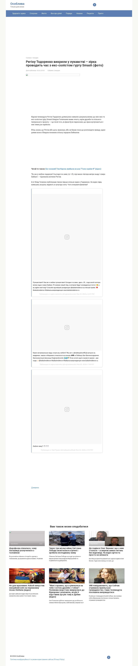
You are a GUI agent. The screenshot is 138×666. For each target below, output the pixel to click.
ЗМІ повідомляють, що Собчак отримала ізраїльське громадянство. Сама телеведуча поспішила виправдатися (105, 589)
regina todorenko (56, 294)
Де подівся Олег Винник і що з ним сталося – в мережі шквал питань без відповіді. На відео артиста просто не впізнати (106, 551)
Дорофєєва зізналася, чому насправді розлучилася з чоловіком (23, 550)
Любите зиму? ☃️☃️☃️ (41, 446)
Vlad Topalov (56, 450)
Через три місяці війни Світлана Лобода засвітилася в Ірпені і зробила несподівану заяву (65, 550)
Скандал (57, 70)
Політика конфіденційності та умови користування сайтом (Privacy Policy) (37, 659)
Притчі (100, 13)
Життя (44, 13)
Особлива (17, 4)
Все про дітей (56, 13)
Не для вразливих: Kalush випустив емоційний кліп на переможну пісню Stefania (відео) (26, 587)
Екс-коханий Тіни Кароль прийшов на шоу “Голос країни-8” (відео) (73, 169)
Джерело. (35, 488)
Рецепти (90, 13)
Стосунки (33, 13)
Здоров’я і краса (18, 13)
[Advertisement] (69, 35)
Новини (79, 13)
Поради (69, 13)
